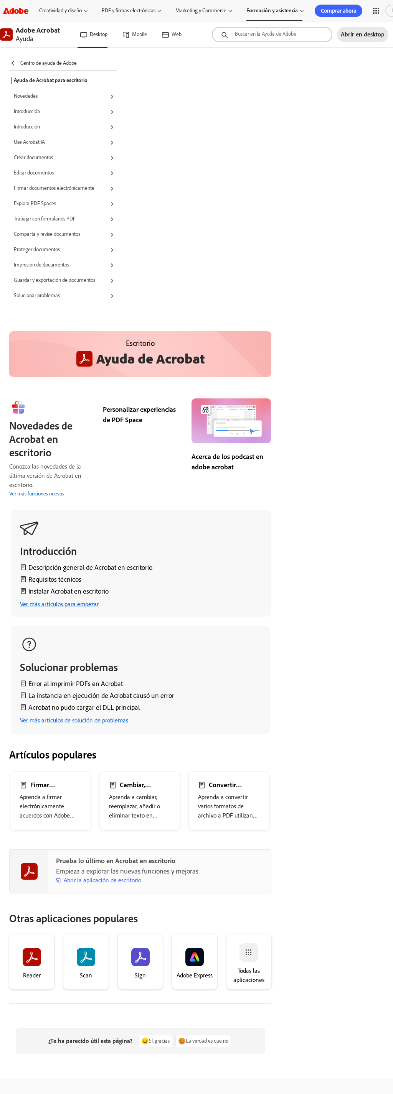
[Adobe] (15, 10)
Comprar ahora (338, 10)
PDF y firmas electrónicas (128, 10)
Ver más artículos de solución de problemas (74, 720)
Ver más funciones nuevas (36, 493)
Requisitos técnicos (54, 579)
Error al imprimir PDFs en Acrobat (75, 683)
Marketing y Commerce (200, 10)
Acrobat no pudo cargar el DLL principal (84, 707)
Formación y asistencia (272, 10)
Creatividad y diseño (60, 10)
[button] (376, 11)
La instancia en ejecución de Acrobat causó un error (101, 695)
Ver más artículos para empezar (59, 604)
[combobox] (272, 34)
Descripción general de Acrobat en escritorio (90, 567)
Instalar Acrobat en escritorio (68, 591)
